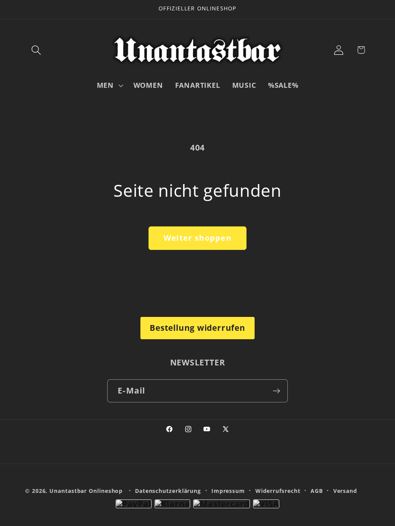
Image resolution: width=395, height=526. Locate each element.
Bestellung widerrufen (197, 327)
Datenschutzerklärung (168, 490)
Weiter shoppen (197, 238)
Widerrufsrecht (277, 490)
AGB (317, 490)
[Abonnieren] (276, 391)
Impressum (228, 490)
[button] (36, 50)
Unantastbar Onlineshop (86, 490)
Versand (345, 490)
